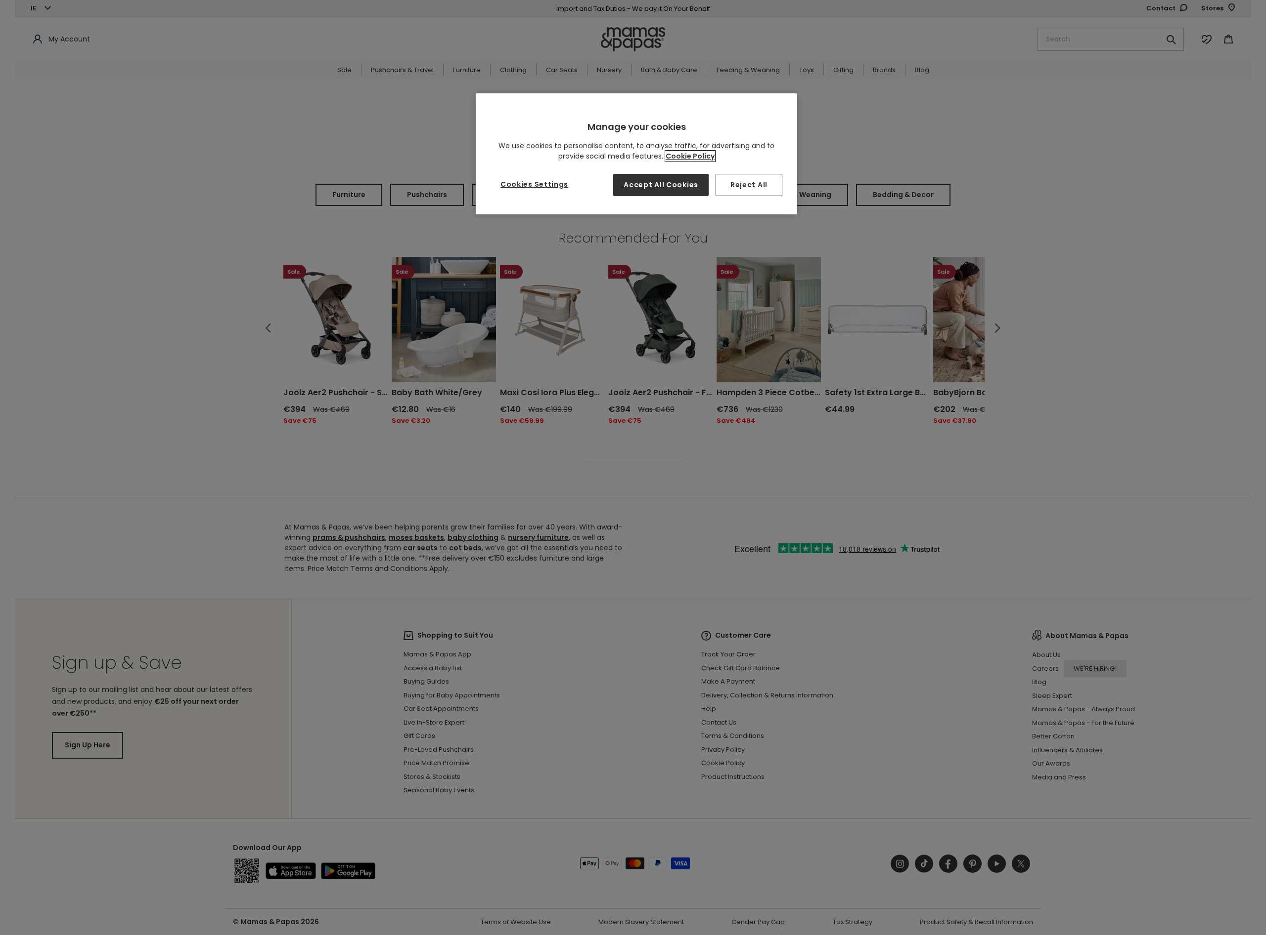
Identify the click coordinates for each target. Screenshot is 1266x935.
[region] (636, 153)
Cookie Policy (690, 156)
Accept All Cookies (661, 185)
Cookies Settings (534, 184)
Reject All (749, 185)
